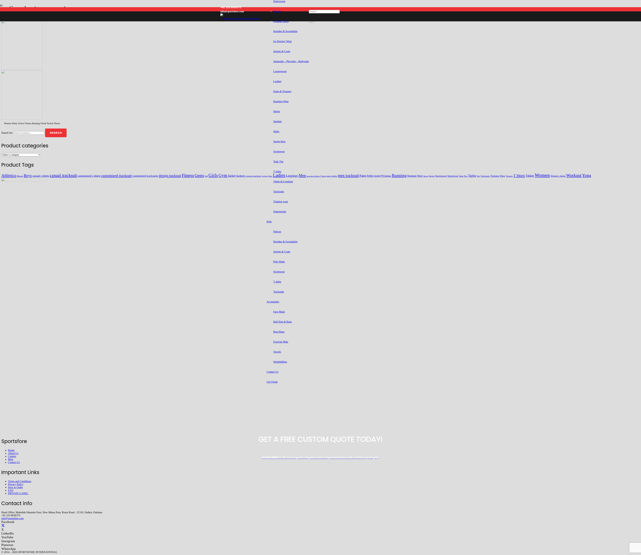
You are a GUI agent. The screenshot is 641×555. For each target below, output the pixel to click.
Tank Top (463, 176)
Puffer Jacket (374, 175)
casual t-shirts (40, 175)
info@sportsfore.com (12, 518)
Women (542, 175)
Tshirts (529, 175)
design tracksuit (170, 176)
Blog (10, 459)
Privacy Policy (15, 484)
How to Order (15, 487)
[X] (3, 525)
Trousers (509, 176)
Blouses (20, 176)
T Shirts (519, 176)
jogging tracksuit (253, 176)
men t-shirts (332, 176)
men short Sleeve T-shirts (316, 176)
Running (399, 175)
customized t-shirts (89, 175)
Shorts (425, 176)
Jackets (240, 175)
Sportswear (441, 176)
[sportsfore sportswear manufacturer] (240, 18)
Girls (213, 175)
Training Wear (497, 175)
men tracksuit (348, 175)
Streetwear (452, 175)
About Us (13, 453)
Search (56, 133)
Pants (362, 175)
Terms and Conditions (19, 481)
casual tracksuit (63, 175)
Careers (12, 456)
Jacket (232, 175)
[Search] (310, 22)
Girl (206, 176)
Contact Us (14, 462)
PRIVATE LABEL (18, 493)
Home (11, 450)
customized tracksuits (145, 175)
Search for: (7, 132)
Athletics (8, 175)
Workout (573, 175)
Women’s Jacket (558, 176)
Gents (199, 175)
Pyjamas (386, 175)
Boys (28, 175)
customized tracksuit (116, 175)
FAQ (10, 490)
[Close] (312, 22)
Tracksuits (485, 176)
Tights (472, 175)
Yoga (586, 175)
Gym (223, 175)
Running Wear (415, 175)
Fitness (188, 175)
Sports (432, 176)
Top (478, 176)
